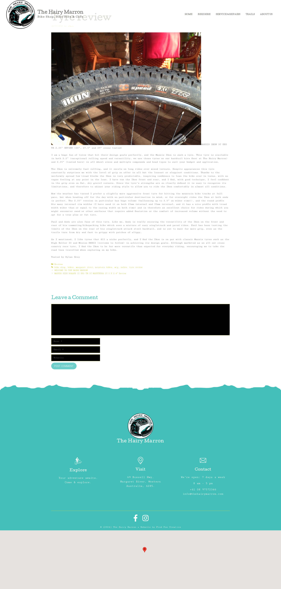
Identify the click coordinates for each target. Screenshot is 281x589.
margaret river (84, 267)
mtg (116, 267)
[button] (145, 549)
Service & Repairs (228, 14)
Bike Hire (204, 14)
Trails (250, 14)
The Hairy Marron (60, 12)
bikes (71, 267)
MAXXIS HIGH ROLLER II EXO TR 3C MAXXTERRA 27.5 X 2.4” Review (90, 273)
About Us (266, 14)
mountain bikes (103, 267)
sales (124, 267)
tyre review (135, 267)
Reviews (58, 264)
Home (188, 14)
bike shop (59, 267)
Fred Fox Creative (168, 527)
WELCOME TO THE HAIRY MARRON (71, 270)
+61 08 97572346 (203, 489)
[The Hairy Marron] (20, 14)
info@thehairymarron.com (203, 493)
